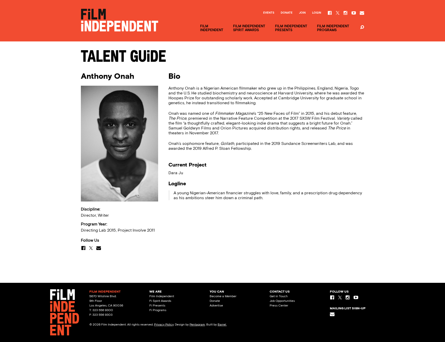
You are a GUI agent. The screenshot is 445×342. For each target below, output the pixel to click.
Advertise (216, 305)
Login (316, 12)
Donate (287, 12)
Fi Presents (157, 305)
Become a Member (223, 296)
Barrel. (222, 324)
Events (268, 12)
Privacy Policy (164, 324)
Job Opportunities (282, 301)
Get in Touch (279, 296)
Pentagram (197, 324)
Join (302, 12)
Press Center (279, 305)
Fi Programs (157, 310)
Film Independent (161, 296)
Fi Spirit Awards (160, 301)
